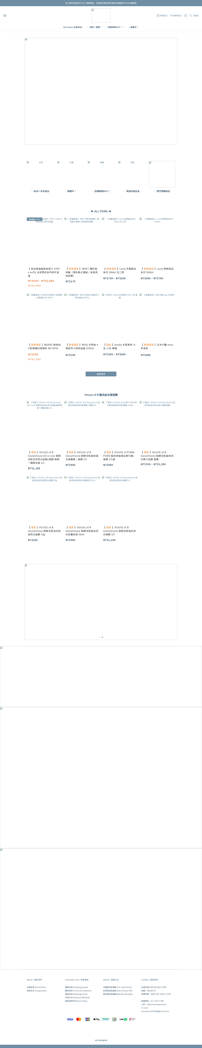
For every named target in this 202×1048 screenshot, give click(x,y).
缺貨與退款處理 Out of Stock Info (117, 990)
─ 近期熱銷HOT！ (114, 27)
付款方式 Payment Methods (77, 997)
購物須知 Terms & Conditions (78, 990)
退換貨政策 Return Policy (76, 1001)
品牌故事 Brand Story (36, 987)
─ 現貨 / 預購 (93, 27)
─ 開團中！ (133, 27)
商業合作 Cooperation (37, 990)
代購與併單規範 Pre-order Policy (117, 987)
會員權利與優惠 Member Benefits (118, 994)
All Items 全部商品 (72, 27)
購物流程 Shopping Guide (76, 987)
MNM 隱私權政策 (101, 1040)
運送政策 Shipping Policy (76, 994)
